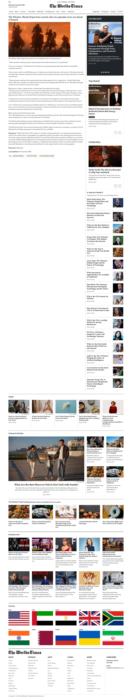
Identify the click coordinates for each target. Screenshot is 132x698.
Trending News (13, 668)
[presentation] (115, 132)
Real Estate (70, 683)
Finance (30, 678)
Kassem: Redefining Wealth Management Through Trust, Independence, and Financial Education (102, 50)
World (10, 663)
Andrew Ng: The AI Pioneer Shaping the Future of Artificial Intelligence (97, 358)
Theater (50, 686)
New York (11, 673)
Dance (50, 673)
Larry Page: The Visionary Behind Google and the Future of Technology (97, 263)
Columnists (31, 663)
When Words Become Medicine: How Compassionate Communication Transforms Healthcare (113, 420)
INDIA (73, 2)
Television (51, 683)
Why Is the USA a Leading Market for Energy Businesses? (97, 322)
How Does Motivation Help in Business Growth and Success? (98, 215)
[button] (101, 72)
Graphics (90, 681)
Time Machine (91, 683)
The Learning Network (94, 675)
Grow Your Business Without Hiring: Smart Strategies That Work (113, 588)
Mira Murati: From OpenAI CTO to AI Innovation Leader (98, 309)
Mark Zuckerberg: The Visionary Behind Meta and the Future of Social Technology (97, 202)
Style (69, 686)
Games (69, 663)
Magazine (70, 678)
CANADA (64, 2)
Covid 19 (120, 11)
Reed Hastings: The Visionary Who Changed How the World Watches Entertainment (42, 588)
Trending (11, 691)
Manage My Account (93, 688)
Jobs (68, 673)
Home (10, 660)
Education (70, 665)
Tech (10, 678)
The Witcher (32, 156)
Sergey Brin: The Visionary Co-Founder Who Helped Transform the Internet (97, 239)
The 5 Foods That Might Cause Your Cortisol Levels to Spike (113, 523)
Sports (10, 683)
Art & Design (52, 663)
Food (68, 668)
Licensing (90, 691)
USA (58, 2)
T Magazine (71, 688)
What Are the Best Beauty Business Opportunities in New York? (17, 418)
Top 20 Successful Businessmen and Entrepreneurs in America (112, 554)
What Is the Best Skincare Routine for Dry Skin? (41, 417)
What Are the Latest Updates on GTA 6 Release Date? (42, 553)
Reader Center (91, 660)
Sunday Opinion (33, 673)
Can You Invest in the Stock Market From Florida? (97, 369)
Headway (90, 670)
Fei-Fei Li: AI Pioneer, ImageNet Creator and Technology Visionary (96, 334)
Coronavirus (12, 665)
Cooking (113, 11)
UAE (69, 2)
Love (68, 675)
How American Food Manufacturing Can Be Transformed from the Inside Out (65, 524)
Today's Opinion (33, 660)
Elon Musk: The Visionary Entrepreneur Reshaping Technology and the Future (97, 286)
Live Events (90, 673)
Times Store (91, 686)
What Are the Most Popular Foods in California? (112, 481)
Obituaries (11, 686)
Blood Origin (18, 156)
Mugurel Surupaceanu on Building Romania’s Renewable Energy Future (105, 111)
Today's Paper (12, 688)
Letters (30, 670)
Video (89, 678)
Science (11, 681)
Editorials (31, 665)
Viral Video (31, 675)
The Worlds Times (47, 156)
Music (50, 678)
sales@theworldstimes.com (115, 668)
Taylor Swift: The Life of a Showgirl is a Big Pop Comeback (105, 171)
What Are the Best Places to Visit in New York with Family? (46, 484)
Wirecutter (90, 665)
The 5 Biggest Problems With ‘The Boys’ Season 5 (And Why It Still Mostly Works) (65, 588)
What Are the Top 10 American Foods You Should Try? (98, 251)
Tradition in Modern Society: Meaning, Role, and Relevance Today (89, 588)
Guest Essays (32, 668)
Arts (49, 660)
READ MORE (92, 63)
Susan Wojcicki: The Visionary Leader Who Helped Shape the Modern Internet (88, 555)
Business (11, 675)
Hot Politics (12, 670)
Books (50, 665)
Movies (50, 675)
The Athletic (91, 663)
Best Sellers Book (53, 668)
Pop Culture (51, 681)
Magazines (96, 11)
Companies (104, 11)
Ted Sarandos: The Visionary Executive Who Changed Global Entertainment (18, 588)
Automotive (71, 660)
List (49, 670)
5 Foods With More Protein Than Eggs (88, 523)
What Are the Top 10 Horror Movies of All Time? (18, 553)
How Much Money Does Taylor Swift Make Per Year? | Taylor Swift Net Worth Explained (65, 555)
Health (69, 670)
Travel (69, 691)
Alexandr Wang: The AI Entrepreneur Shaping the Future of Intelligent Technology (97, 383)
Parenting (70, 681)
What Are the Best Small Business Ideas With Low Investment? (97, 346)
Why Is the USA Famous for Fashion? (97, 297)
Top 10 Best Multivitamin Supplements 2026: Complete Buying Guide (89, 418)
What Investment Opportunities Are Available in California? (98, 275)
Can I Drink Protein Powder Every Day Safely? (65, 417)
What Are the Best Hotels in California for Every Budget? (98, 226)
